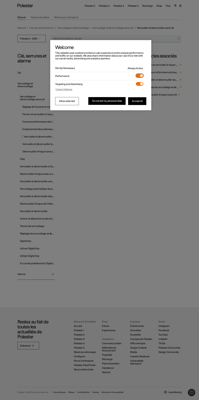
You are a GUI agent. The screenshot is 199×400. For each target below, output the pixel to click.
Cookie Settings (64, 89)
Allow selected (67, 101)
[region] (100, 75)
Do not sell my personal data (107, 101)
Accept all (137, 101)
